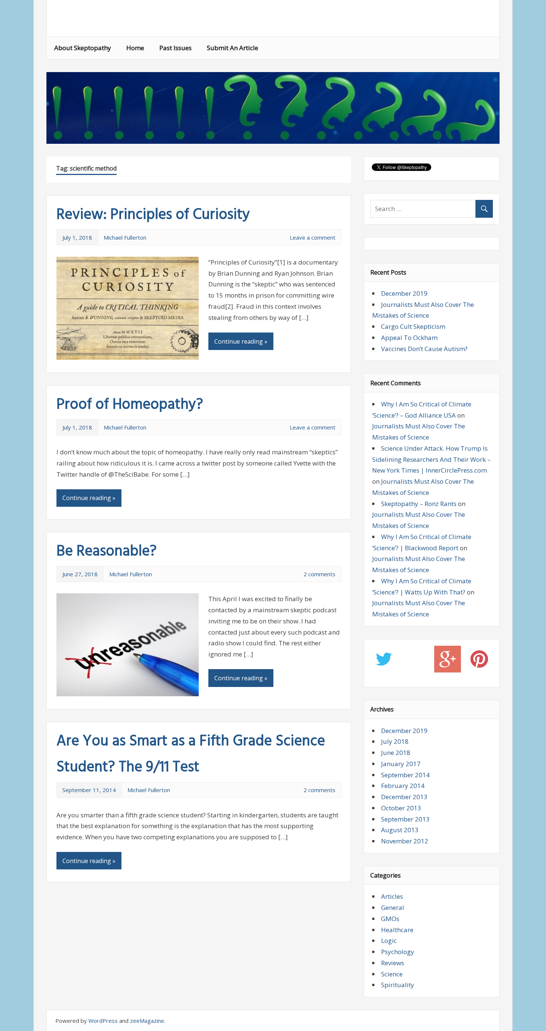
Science (392, 974)
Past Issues (175, 47)
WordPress (103, 1020)
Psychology (397, 951)
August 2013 (400, 830)
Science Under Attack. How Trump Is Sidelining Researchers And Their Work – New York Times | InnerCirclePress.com (431, 459)
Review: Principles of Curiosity (153, 215)
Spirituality (397, 984)
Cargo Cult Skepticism (413, 326)
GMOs (390, 918)
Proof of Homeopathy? (129, 405)
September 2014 (405, 775)
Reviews (392, 963)
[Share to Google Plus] (447, 661)
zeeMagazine (147, 1020)
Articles (392, 896)
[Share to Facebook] (415, 661)
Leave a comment (312, 237)
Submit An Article (232, 47)
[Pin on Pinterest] (479, 661)
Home (135, 47)
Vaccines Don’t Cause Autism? (424, 348)
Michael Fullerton (125, 237)
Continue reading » (240, 341)
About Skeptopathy (82, 47)
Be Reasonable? (106, 552)
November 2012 (404, 841)
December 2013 (404, 796)
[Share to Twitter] (383, 661)
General (392, 907)
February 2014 (403, 785)
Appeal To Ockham (409, 337)
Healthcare (397, 929)
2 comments (319, 574)
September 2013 (405, 819)
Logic (389, 940)
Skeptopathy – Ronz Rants (418, 503)
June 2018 (395, 752)
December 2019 (404, 293)
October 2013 (401, 808)
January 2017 (400, 763)
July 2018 (395, 741)
